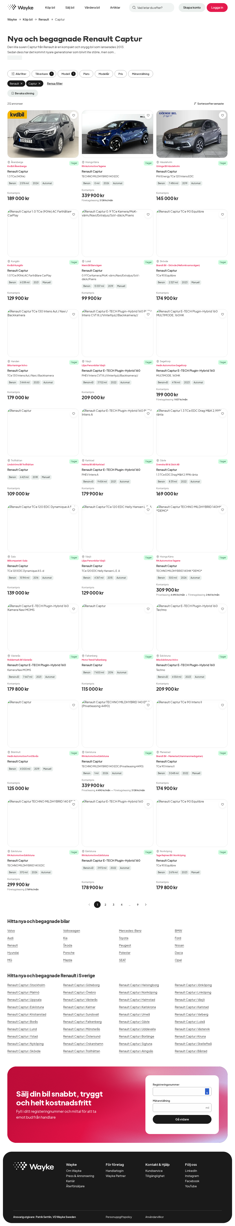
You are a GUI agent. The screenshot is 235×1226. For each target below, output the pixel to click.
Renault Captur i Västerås (80, 1000)
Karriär (70, 1181)
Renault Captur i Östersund (81, 1036)
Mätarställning (140, 73)
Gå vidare (182, 1119)
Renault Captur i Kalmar (79, 1007)
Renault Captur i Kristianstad (26, 1014)
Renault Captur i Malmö (23, 992)
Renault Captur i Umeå (134, 1014)
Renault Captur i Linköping (193, 992)
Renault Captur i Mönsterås (81, 1029)
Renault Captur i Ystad (22, 1036)
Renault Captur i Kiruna (190, 1036)
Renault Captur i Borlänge (136, 1036)
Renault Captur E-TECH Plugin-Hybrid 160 (111, 370)
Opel (178, 960)
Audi (10, 938)
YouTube (191, 1186)
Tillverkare (43, 73)
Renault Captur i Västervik (192, 1029)
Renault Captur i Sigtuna (135, 1044)
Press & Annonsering (80, 1176)
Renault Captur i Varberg (191, 1014)
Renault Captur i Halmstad (137, 1000)
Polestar (124, 953)
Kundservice (154, 1171)
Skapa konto (192, 7)
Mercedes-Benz (130, 930)
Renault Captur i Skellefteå (193, 1044)
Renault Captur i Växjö (190, 1000)
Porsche (69, 953)
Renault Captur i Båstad (191, 1051)
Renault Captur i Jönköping (193, 985)
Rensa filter (55, 83)
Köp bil (50, 7)
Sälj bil (69, 7)
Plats (86, 73)
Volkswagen (71, 930)
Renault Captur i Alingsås (136, 1051)
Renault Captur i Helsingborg (139, 985)
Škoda (67, 945)
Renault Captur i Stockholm (26, 985)
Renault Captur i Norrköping (138, 992)
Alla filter (21, 73)
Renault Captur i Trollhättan (81, 1051)
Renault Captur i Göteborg (81, 985)
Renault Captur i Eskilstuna (25, 1007)
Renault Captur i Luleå (190, 1022)
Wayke (12, 19)
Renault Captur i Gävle (134, 1022)
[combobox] (151, 7)
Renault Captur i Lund (22, 1029)
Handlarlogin (115, 1171)
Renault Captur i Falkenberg (82, 1022)
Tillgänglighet (154, 1176)
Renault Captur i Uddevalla (137, 1029)
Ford (178, 938)
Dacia (179, 953)
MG (9, 960)
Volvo (11, 930)
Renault (44, 19)
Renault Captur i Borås (22, 1022)
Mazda (67, 960)
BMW (178, 930)
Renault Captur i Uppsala (24, 1000)
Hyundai (13, 953)
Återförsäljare (75, 1186)
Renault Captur (17, 171)
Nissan (179, 945)
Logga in (217, 7)
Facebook (192, 1181)
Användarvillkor (154, 1216)
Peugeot (125, 945)
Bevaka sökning (24, 93)
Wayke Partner (116, 1176)
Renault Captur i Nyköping (25, 1044)
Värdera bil (92, 7)
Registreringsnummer (166, 1084)
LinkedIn (191, 1171)
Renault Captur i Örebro (79, 992)
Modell (68, 73)
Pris (120, 73)
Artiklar (115, 7)
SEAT (122, 960)
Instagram (192, 1176)
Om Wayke (74, 1171)
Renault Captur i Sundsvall (81, 1014)
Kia (65, 938)
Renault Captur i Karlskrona (137, 1007)
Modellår (104, 73)
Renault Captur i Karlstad (192, 1007)
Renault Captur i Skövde (24, 1051)
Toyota (123, 938)
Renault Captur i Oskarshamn (83, 1044)
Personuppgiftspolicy (119, 1216)
